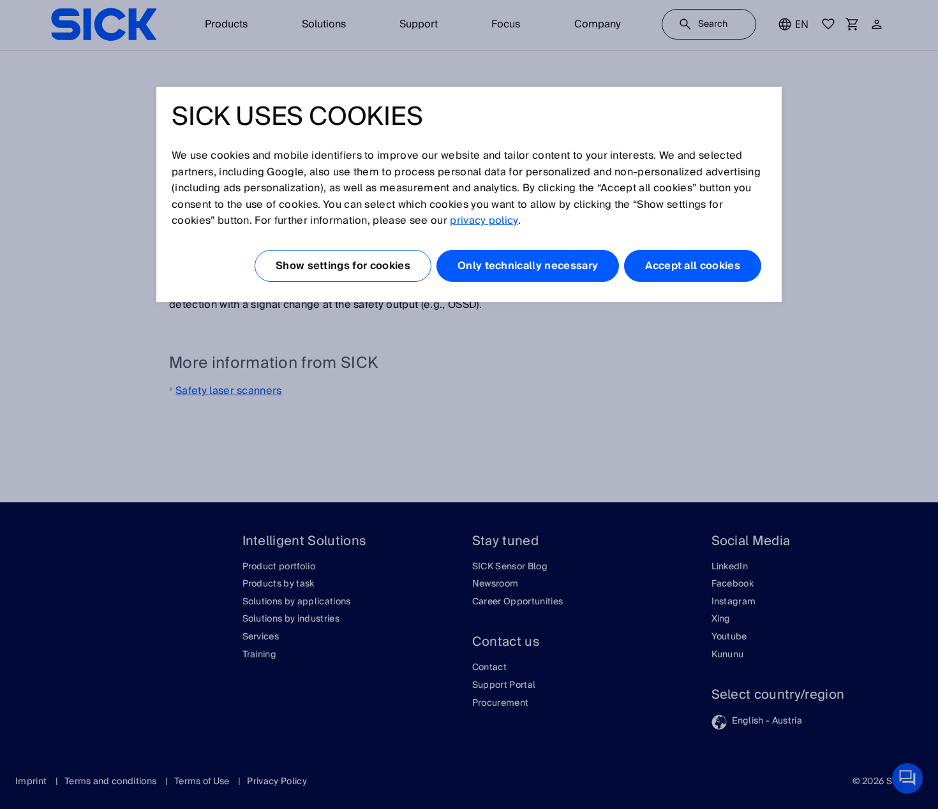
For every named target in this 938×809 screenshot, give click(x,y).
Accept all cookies (692, 266)
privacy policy (483, 221)
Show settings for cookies (343, 266)
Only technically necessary (528, 266)
